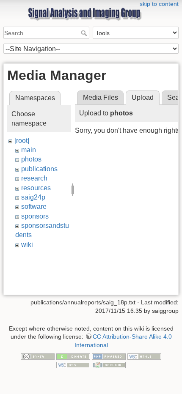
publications (39, 168)
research (34, 178)
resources (36, 188)
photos (31, 159)
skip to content (159, 3)
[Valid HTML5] (144, 356)
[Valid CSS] (73, 364)
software (34, 206)
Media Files (100, 97)
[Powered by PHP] (109, 356)
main (28, 149)
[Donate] (73, 356)
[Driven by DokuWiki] (109, 364)
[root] (21, 140)
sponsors (35, 216)
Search (85, 33)
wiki (27, 244)
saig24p (33, 197)
